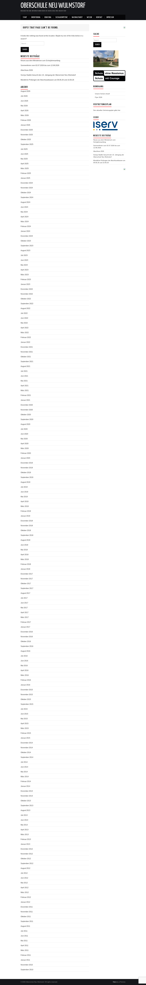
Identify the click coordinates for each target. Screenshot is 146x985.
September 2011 (27, 921)
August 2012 (25, 868)
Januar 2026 (25, 125)
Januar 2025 (25, 178)
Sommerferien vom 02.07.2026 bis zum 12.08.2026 (40, 65)
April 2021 (24, 386)
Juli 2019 (24, 487)
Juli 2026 (24, 96)
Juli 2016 (24, 656)
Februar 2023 (26, 279)
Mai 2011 (24, 941)
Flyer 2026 (98, 97)
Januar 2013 (25, 844)
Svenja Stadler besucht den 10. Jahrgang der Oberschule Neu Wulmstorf (48, 75)
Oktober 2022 (26, 299)
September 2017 (27, 588)
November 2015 (27, 694)
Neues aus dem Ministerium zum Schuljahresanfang (40, 60)
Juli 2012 (24, 873)
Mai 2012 (24, 883)
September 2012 (27, 863)
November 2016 (27, 637)
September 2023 (27, 246)
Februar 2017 (26, 622)
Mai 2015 (24, 719)
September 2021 (27, 361)
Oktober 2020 (26, 414)
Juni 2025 (24, 154)
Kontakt (99, 17)
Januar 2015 (25, 738)
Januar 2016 (25, 685)
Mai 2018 (24, 550)
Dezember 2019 (27, 463)
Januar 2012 (25, 902)
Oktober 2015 (26, 699)
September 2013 (27, 805)
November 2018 (27, 525)
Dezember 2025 (27, 130)
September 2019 (27, 477)
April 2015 (24, 723)
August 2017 (25, 593)
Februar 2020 (26, 453)
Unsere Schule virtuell (102, 94)
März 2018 (25, 559)
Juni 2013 (24, 820)
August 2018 (25, 540)
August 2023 (25, 250)
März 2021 (25, 390)
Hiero (115, 982)
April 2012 (24, 887)
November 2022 (27, 294)
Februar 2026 (26, 120)
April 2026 (24, 110)
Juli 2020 (24, 429)
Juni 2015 (24, 714)
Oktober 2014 (26, 752)
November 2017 (27, 579)
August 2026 (25, 91)
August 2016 (25, 651)
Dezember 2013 (27, 791)
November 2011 (27, 912)
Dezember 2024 (27, 183)
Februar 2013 (26, 839)
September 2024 (27, 197)
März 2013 (25, 834)
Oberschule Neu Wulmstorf (53, 5)
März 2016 (25, 675)
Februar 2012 (26, 897)
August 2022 (25, 308)
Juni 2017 (24, 603)
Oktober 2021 (26, 357)
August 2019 (25, 482)
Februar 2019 (26, 511)
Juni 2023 (24, 260)
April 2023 (24, 270)
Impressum (110, 17)
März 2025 (25, 168)
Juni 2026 (24, 101)
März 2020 (25, 448)
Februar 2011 (26, 955)
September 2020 (27, 419)
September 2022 (27, 303)
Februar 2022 (26, 337)
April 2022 (24, 328)
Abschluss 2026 (27, 70)
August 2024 (25, 202)
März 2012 (25, 892)
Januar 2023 (25, 284)
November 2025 (27, 135)
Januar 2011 (25, 960)
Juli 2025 (24, 149)
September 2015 (27, 704)
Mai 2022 (24, 323)
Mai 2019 (24, 497)
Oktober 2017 (26, 583)
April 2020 (24, 443)
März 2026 (25, 115)
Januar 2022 (25, 342)
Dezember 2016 (27, 632)
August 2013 (25, 810)
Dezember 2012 (27, 849)
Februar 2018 (26, 564)
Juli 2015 (24, 709)
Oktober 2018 (26, 530)
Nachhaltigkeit (77, 17)
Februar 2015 (26, 733)
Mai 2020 (24, 439)
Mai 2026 (24, 106)
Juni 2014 (24, 767)
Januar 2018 (25, 569)
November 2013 (27, 796)
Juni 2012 (24, 878)
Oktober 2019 (26, 472)
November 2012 (27, 854)
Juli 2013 (24, 815)
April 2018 (24, 554)
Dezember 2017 (27, 574)
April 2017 (24, 612)
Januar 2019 (25, 516)
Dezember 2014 (27, 743)
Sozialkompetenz (61, 17)
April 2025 (24, 164)
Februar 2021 (26, 395)
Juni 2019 (24, 492)
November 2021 (27, 352)
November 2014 (27, 748)
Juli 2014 (24, 762)
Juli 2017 (24, 598)
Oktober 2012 (26, 859)
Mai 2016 (24, 665)
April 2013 (24, 830)
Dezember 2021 (27, 347)
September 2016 (27, 646)
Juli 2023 (24, 255)
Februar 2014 (26, 781)
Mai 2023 (24, 265)
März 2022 (25, 332)
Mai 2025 (24, 159)
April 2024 (24, 217)
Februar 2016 (26, 680)
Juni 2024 (24, 207)
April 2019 (24, 501)
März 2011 (25, 950)
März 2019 (25, 506)
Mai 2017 (24, 608)
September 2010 (27, 970)
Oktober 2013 (26, 801)
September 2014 (27, 757)
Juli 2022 (24, 313)
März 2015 (25, 728)
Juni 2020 (24, 434)
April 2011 (24, 945)
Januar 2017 (25, 627)
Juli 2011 (24, 931)
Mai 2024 (24, 212)
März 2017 (25, 617)
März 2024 (25, 221)
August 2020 (25, 424)
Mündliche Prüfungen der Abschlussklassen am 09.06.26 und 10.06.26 (47, 80)
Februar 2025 (26, 173)
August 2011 (25, 926)
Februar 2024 (26, 226)
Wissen (89, 17)
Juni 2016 (24, 661)
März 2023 (25, 275)
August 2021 (25, 366)
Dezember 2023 (27, 236)
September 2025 (27, 144)
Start (25, 17)
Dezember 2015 (27, 690)
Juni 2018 (24, 545)
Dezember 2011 (27, 907)
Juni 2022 (24, 318)
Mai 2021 (24, 381)
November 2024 (27, 188)
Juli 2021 (24, 371)
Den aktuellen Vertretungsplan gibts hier (106, 110)
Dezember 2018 (27, 521)
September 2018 (27, 535)
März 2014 (25, 776)
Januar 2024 (25, 231)
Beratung (47, 17)
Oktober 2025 (26, 139)
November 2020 (27, 410)
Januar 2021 (25, 400)
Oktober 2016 (26, 641)
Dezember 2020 (27, 405)
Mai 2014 (24, 772)
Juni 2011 (24, 936)
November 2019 (27, 468)
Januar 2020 (25, 458)
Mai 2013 (24, 825)
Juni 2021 (24, 376)
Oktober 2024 (26, 192)
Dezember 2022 (27, 289)
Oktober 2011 (26, 916)
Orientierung (35, 17)
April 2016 (24, 670)
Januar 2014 (25, 786)
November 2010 (27, 965)
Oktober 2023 (26, 241)
